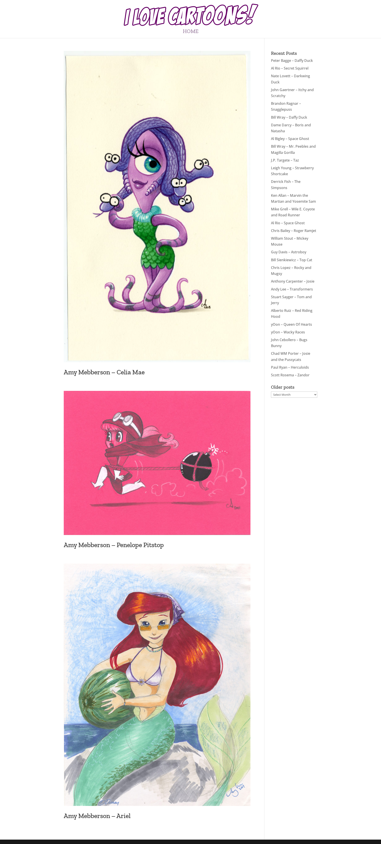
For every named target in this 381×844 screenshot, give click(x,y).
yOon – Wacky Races (288, 332)
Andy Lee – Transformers (292, 289)
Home (190, 32)
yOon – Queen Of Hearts (291, 324)
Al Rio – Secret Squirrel (289, 68)
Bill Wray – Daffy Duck (289, 117)
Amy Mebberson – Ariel (97, 816)
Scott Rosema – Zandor (290, 375)
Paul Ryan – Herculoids (290, 367)
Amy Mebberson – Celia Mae (104, 372)
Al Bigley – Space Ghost (290, 138)
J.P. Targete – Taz (285, 160)
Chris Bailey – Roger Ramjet (293, 230)
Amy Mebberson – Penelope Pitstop (114, 545)
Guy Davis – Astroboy (288, 252)
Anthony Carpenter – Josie (292, 281)
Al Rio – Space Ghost (288, 223)
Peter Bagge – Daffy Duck (292, 60)
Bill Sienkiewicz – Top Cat (291, 259)
